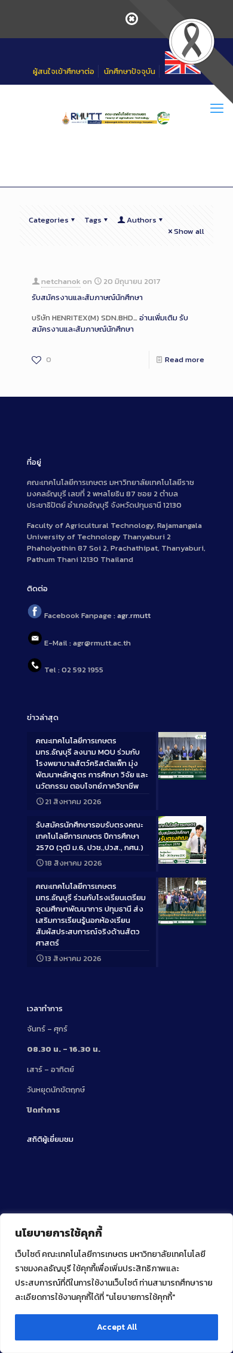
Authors (142, 219)
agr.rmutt (134, 616)
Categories (49, 219)
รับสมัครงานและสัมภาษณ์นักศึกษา (87, 297)
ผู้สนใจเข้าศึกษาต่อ (63, 71)
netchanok (61, 281)
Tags (93, 219)
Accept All (117, 1327)
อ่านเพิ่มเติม (110, 323)
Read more (184, 359)
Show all (189, 231)
